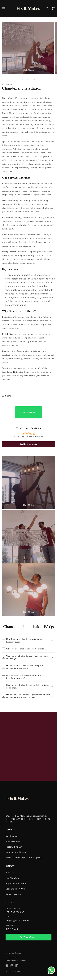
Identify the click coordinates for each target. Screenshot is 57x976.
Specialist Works (14, 841)
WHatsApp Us (29, 412)
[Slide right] (35, 79)
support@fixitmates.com (17, 920)
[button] (3, 9)
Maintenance (12, 836)
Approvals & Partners (16, 883)
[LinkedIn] (16, 966)
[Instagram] (12, 966)
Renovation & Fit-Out (16, 852)
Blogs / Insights (13, 894)
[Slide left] (22, 79)
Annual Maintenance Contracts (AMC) (24, 857)
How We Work (12, 878)
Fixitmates (18, 372)
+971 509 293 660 (15, 912)
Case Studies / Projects (17, 889)
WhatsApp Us (30, 937)
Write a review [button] (28, 444)
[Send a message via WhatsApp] (51, 970)
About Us (10, 872)
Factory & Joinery (14, 847)
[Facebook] (7, 966)
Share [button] (8, 396)
